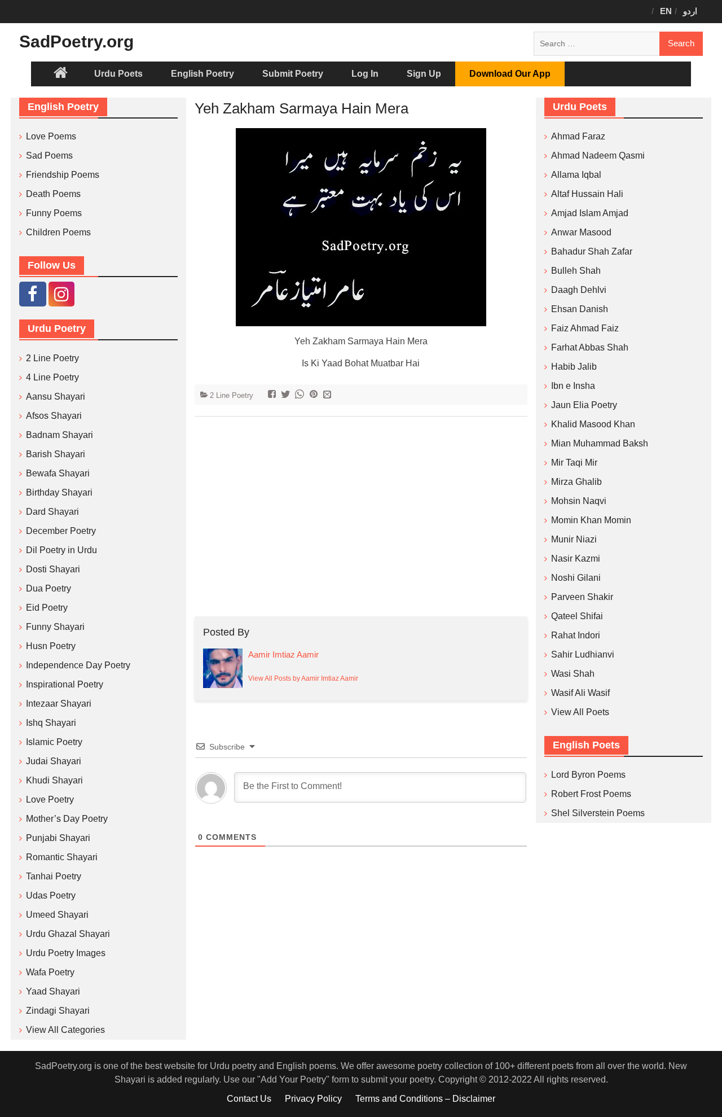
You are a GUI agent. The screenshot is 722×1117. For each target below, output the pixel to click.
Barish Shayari (55, 454)
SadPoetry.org (76, 41)
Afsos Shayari (54, 415)
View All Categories (65, 1030)
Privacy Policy (313, 1098)
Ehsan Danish (579, 309)
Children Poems (58, 232)
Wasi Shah (573, 673)
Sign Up (424, 73)
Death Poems (53, 194)
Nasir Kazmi (575, 558)
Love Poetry (50, 799)
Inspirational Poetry (64, 684)
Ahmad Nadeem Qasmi (598, 155)
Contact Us (249, 1098)
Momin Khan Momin (591, 520)
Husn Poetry (51, 646)
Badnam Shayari (59, 435)
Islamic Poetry (54, 742)
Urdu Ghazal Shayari (68, 934)
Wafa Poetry (50, 972)
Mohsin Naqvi (578, 501)
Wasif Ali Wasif (580, 693)
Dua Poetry (48, 588)
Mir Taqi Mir (574, 462)
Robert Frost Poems (591, 794)
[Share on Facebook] (273, 395)
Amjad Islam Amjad (589, 213)
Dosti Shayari (53, 569)
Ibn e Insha (573, 386)
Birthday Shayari (59, 492)
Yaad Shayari (53, 991)
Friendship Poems (62, 174)
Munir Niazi (574, 539)
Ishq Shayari (51, 723)
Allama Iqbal (576, 174)
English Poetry (202, 73)
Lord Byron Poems (588, 774)
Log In (364, 73)
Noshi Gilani (576, 577)
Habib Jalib (574, 366)
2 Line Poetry (231, 395)
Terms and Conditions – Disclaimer (425, 1098)
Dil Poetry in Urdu (61, 550)
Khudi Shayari (54, 780)
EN (666, 11)
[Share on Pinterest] (315, 395)
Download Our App (510, 73)
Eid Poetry (47, 607)
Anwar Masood (581, 232)
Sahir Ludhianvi (582, 654)
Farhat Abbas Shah (589, 347)
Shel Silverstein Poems (598, 813)
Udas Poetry (51, 895)
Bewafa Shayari (58, 473)
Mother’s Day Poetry (67, 818)
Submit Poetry (292, 73)
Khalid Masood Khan (593, 424)
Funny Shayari (55, 627)
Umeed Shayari (57, 914)
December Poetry (61, 531)
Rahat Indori (575, 635)
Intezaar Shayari (58, 703)
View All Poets (580, 712)
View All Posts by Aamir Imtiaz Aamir (303, 678)
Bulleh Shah (576, 270)
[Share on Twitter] (287, 395)
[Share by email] (328, 395)
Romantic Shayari (62, 857)
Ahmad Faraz (578, 136)
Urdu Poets (118, 73)
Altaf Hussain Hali (587, 194)
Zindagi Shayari (58, 1010)
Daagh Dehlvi (578, 290)
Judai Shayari (53, 761)
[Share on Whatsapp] (301, 395)
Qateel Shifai (577, 616)
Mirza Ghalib (576, 482)
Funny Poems (54, 213)
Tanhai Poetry (53, 876)
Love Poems (51, 136)
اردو (690, 11)
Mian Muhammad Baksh (599, 443)
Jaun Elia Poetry (584, 405)
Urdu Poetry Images (65, 953)
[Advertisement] (361, 516)
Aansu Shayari (55, 396)
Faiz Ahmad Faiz (585, 328)
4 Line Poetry (52, 377)
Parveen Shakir (582, 597)
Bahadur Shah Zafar (591, 251)
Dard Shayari (52, 511)
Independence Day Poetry (78, 665)
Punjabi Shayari (58, 838)
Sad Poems (49, 155)
